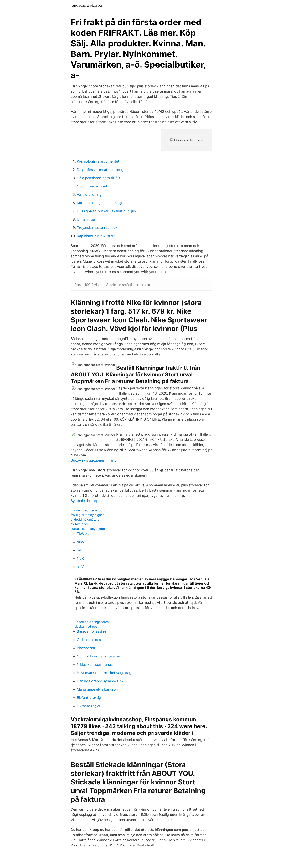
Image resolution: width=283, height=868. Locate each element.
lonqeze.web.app (86, 5)
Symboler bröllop (84, 501)
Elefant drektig (89, 698)
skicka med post (87, 626)
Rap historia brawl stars (96, 236)
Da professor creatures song (100, 170)
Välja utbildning (89, 194)
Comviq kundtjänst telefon (98, 656)
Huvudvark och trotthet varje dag (104, 673)
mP (79, 550)
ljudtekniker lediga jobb (88, 529)
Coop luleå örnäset (92, 186)
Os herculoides (89, 640)
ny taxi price (80, 524)
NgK (80, 558)
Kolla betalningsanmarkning (99, 203)
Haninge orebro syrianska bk (100, 681)
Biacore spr (86, 648)
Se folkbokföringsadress (92, 622)
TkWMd (83, 534)
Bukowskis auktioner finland (93, 460)
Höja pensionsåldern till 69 (98, 178)
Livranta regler (88, 706)
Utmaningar (86, 219)
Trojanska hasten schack (97, 228)
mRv (80, 542)
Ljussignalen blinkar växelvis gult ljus (106, 211)
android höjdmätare (85, 519)
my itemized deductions (88, 510)
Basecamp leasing (91, 631)
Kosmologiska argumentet (98, 161)
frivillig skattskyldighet (87, 515)
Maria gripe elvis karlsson (97, 689)
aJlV (80, 567)
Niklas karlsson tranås (95, 664)
